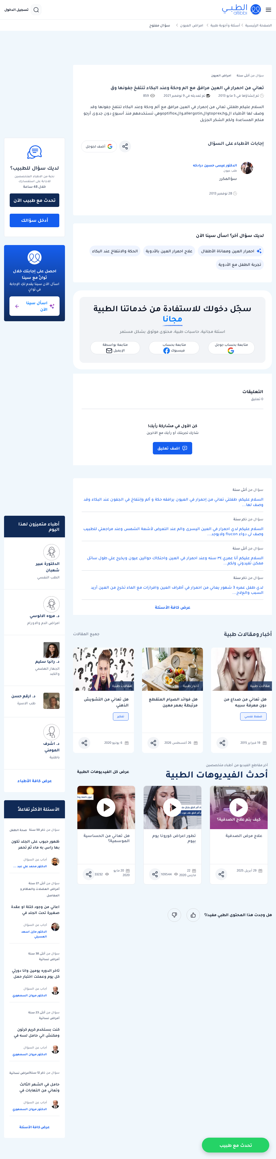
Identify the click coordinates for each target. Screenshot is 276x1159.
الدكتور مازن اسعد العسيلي (34, 934)
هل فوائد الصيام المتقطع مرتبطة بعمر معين (173, 702)
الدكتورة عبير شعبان (48, 566)
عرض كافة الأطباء (35, 781)
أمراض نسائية (49, 959)
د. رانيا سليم (47, 661)
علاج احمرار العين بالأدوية (169, 251)
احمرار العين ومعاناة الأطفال (227, 251)
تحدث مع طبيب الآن (34, 200)
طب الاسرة (26, 703)
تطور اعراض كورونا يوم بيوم (174, 838)
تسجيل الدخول (16, 9)
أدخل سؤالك (34, 220)
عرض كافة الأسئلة (172, 607)
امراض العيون (191, 25)
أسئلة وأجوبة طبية (225, 25)
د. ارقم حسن (23, 696)
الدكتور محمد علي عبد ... (30, 866)
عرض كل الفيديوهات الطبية (103, 771)
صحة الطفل (18, 830)
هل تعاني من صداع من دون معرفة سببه (245, 702)
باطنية (55, 757)
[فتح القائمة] (267, 9)
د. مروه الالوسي (45, 615)
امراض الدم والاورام (43, 622)
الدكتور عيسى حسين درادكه (215, 165)
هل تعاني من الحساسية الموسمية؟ (107, 838)
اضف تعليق (168, 448)
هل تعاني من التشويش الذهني (106, 702)
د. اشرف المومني (51, 746)
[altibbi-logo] (242, 9)
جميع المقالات (86, 634)
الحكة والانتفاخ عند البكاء (115, 251)
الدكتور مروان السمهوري (29, 995)
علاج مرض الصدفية (244, 836)
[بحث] (36, 9)
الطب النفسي (48, 577)
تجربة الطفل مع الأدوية (240, 264)
